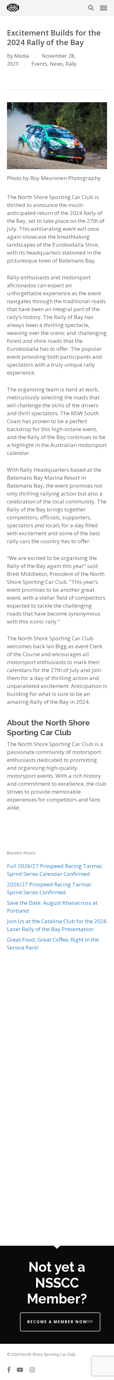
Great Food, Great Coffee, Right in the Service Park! (53, 943)
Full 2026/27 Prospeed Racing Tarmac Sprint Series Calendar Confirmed (55, 869)
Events (39, 63)
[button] (103, 7)
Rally (71, 63)
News (56, 63)
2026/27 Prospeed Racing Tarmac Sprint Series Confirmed (49, 888)
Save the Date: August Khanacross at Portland (52, 906)
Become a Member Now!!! (60, 1321)
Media (21, 55)
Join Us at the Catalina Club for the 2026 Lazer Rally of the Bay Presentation (57, 925)
